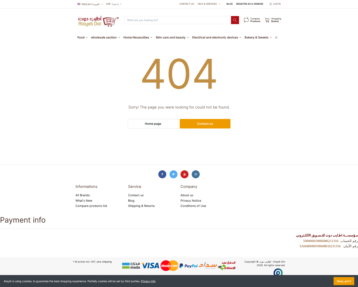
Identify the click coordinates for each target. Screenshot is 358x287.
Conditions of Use (193, 206)
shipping (107, 261)
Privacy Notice (190, 200)
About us (186, 195)
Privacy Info (148, 281)
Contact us (186, 3)
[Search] (235, 20)
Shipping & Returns (141, 206)
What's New (84, 200)
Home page (153, 123)
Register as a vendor (249, 3)
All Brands (83, 195)
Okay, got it (344, 281)
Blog (230, 3)
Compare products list (91, 206)
